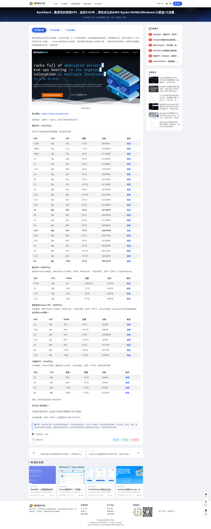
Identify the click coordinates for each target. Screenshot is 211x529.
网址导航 (84, 514)
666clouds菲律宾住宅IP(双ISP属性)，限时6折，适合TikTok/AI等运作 (169, 124)
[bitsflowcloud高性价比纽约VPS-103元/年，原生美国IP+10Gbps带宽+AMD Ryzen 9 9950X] (100, 475)
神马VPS (39, 440)
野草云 (108, 520)
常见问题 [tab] (55, 30)
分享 (117, 440)
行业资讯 (98, 3)
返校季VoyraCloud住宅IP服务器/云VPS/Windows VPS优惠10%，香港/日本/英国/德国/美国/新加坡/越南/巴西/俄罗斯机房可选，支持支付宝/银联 (169, 110)
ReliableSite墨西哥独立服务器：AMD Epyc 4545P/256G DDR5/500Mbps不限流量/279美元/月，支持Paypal (169, 91)
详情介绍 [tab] (40, 30)
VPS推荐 (64, 3)
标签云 (83, 511)
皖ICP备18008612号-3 (95, 525)
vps (46, 434)
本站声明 (110, 514)
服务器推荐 (75, 3)
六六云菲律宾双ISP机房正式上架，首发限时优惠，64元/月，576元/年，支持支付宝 (169, 98)
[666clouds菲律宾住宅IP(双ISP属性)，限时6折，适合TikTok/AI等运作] (153, 124)
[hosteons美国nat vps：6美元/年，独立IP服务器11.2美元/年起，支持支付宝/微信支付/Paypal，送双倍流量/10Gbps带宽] (129, 475)
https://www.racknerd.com (55, 113)
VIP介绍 (110, 508)
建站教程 (87, 3)
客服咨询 (110, 511)
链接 (129, 143)
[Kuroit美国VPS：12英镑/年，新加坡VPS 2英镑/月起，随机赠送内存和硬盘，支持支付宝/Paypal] (71, 475)
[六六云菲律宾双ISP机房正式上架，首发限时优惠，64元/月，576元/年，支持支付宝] (153, 97)
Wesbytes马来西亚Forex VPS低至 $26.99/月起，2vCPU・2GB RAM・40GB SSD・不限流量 (169, 116)
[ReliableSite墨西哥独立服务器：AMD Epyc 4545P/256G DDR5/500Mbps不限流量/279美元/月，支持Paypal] (153, 89)
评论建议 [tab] (71, 30)
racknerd (39, 434)
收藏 (126, 440)
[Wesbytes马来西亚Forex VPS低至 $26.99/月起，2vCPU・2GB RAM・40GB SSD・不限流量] (153, 115)
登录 (178, 4)
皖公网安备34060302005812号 (113, 525)
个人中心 (84, 508)
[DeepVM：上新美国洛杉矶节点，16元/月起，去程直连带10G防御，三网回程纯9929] (42, 475)
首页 (56, 3)
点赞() (136, 440)
